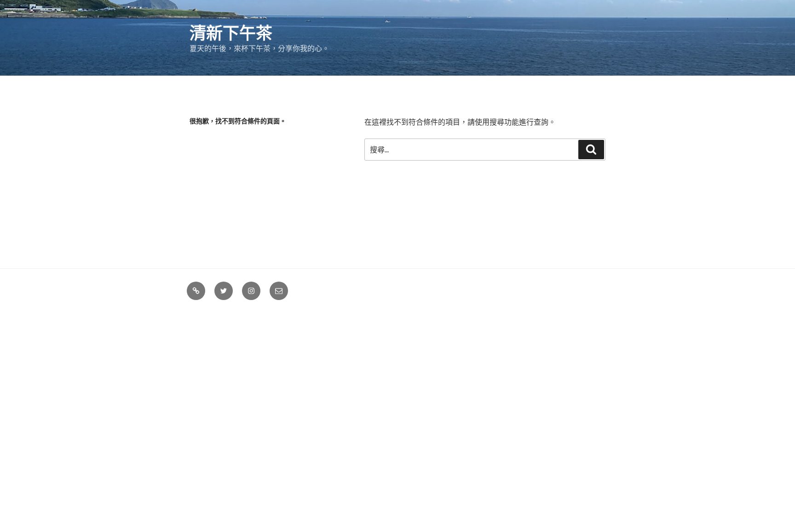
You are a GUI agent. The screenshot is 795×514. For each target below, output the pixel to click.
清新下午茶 (231, 32)
